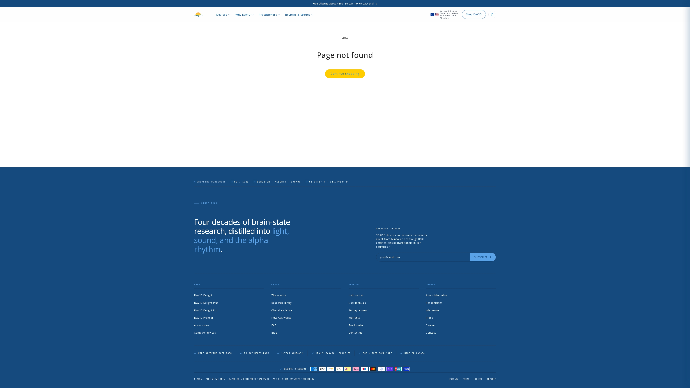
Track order (356, 325)
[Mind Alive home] (199, 14)
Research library (281, 302)
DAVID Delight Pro (206, 310)
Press (429, 317)
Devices (221, 14)
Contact (431, 332)
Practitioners (268, 14)
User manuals (357, 302)
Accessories (201, 325)
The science (278, 295)
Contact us (355, 332)
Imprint (491, 379)
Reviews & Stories (297, 14)
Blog (274, 332)
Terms (466, 379)
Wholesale (432, 310)
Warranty (354, 317)
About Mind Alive (436, 295)
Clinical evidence (281, 310)
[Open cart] (492, 14)
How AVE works (281, 317)
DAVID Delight (203, 295)
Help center (356, 295)
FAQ (274, 325)
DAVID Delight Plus (206, 302)
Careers (431, 325)
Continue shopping (345, 74)
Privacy (453, 379)
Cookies (477, 379)
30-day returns (358, 310)
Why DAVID (242, 14)
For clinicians (434, 302)
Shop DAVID (474, 14)
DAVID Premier (203, 317)
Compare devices (205, 332)
